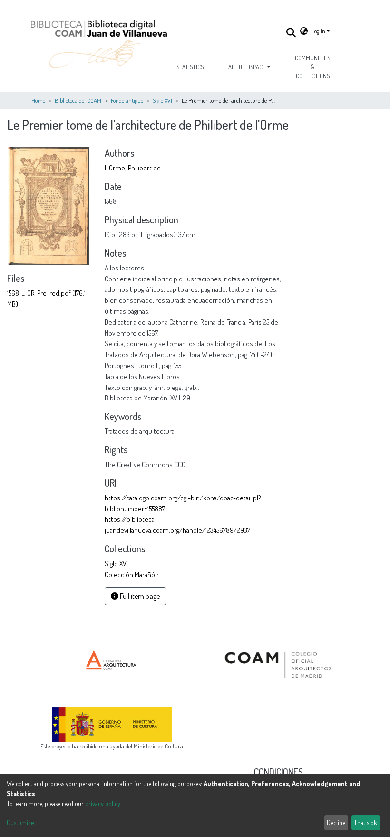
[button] (304, 31)
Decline (336, 822)
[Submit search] (291, 32)
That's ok (365, 822)
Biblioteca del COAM (78, 100)
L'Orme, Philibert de (133, 167)
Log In (318, 31)
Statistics (190, 66)
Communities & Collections (312, 67)
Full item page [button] (139, 596)
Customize (20, 822)
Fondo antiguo (127, 100)
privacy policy (102, 803)
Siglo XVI (162, 100)
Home (38, 100)
